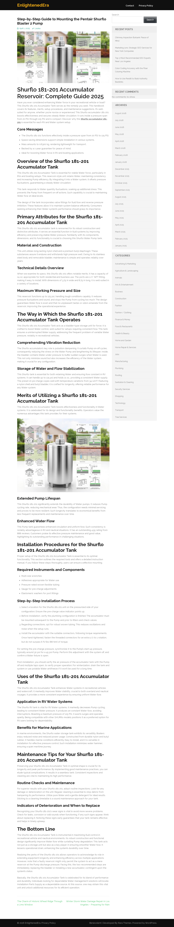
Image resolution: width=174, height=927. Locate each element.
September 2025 (122, 190)
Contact (130, 5)
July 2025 (119, 204)
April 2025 (119, 225)
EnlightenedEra (33, 5)
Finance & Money (122, 319)
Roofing (118, 375)
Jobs (117, 354)
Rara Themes (124, 923)
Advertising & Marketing (125, 264)
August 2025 (120, 197)
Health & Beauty (122, 333)
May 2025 (119, 218)
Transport (119, 410)
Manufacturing (121, 361)
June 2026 (119, 127)
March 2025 (120, 232)
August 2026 (120, 113)
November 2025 (122, 176)
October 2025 (121, 183)
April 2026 (119, 141)
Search (115, 14)
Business (119, 292)
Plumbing (119, 368)
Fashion (118, 305)
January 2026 (121, 162)
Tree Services (121, 417)
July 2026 (119, 120)
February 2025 (121, 239)
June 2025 (119, 211)
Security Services (122, 389)
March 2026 (120, 148)
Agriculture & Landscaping (126, 271)
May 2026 (119, 134)
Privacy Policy (146, 5)
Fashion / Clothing (123, 312)
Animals (118, 278)
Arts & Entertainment (124, 285)
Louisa (37, 28)
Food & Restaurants (123, 326)
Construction (120, 299)
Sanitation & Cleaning (124, 382)
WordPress (150, 923)
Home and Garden (123, 340)
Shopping (119, 396)
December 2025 (122, 169)
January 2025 (121, 246)
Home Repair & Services (125, 347)
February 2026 (121, 155)
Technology (120, 403)
